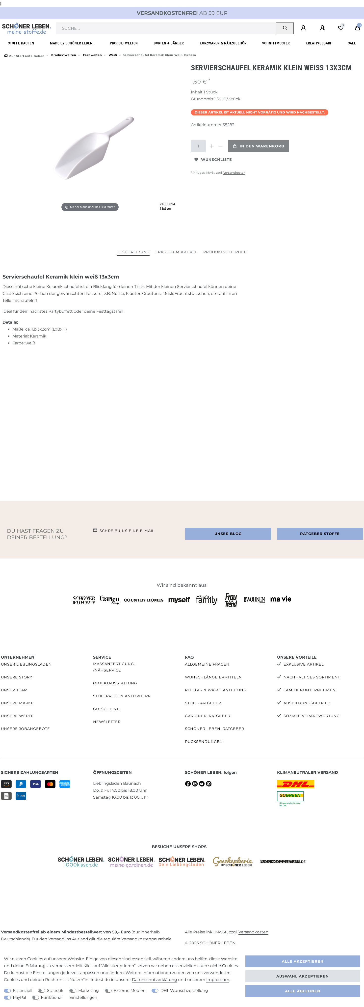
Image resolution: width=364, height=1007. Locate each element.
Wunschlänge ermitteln (213, 677)
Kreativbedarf (319, 43)
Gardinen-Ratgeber (207, 716)
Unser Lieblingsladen (26, 664)
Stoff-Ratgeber (203, 703)
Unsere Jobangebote (25, 729)
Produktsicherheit (225, 252)
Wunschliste (216, 159)
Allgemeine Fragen (207, 664)
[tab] (133, 252)
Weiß (112, 55)
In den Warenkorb (262, 146)
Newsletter (107, 722)
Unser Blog (228, 533)
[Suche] (285, 28)
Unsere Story (16, 677)
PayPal (19, 997)
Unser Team (14, 690)
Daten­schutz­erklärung (154, 979)
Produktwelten (124, 43)
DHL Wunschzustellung (184, 990)
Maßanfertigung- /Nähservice (114, 667)
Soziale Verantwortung (312, 716)
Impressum (217, 979)
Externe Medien (130, 990)
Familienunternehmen (310, 690)
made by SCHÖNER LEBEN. (72, 43)
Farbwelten (92, 55)
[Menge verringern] (220, 146)
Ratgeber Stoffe (320, 533)
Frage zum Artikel (176, 252)
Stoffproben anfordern (122, 696)
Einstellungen (83, 997)
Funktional (51, 997)
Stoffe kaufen (21, 43)
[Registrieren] (323, 28)
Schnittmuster (276, 43)
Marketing (88, 990)
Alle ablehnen (302, 991)
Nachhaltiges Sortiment (312, 677)
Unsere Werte (17, 716)
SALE (352, 43)
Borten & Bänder (169, 43)
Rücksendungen (204, 741)
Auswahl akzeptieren (302, 976)
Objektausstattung (115, 683)
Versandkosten (234, 172)
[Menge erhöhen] (211, 146)
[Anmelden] (304, 28)
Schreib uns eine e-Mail (127, 531)
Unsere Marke (17, 703)
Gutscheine (106, 709)
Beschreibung (133, 252)
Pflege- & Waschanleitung (215, 690)
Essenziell (22, 990)
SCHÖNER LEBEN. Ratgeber (214, 729)
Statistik (55, 990)
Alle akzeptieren (303, 961)
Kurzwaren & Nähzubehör (223, 43)
